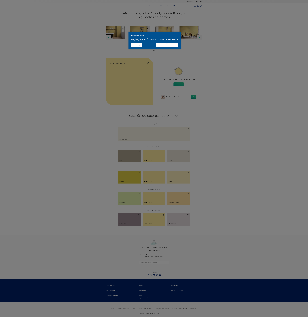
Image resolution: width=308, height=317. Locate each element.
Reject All (173, 45)
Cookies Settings (136, 45)
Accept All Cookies (161, 45)
